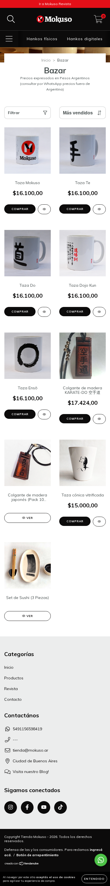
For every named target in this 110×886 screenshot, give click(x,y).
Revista (11, 688)
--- (15, 739)
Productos (13, 678)
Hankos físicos (42, 38)
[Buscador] (11, 19)
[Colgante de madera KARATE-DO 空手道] (99, 419)
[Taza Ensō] (44, 414)
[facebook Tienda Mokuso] (27, 807)
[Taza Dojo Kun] (99, 312)
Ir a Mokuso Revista (55, 4)
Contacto (13, 699)
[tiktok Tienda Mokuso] (60, 807)
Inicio (46, 60)
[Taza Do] (44, 312)
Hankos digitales (85, 38)
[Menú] (9, 39)
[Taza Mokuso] (44, 209)
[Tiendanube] (21, 864)
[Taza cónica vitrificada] (99, 521)
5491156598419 (27, 728)
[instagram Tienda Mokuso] (10, 807)
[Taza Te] (99, 209)
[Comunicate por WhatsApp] (100, 860)
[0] (98, 20)
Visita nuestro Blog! (31, 771)
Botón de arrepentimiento (37, 855)
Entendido (94, 879)
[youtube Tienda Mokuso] (44, 807)
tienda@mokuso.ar (30, 750)
